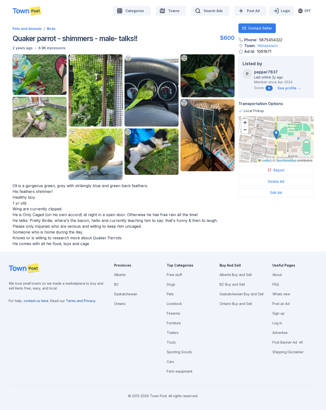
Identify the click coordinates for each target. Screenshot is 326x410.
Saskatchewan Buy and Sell (242, 294)
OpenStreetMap (286, 160)
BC (116, 284)
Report (278, 170)
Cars (170, 362)
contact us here (36, 301)
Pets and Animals (27, 29)
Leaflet (266, 160)
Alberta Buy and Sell (236, 275)
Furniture (174, 323)
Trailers (173, 333)
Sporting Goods (179, 352)
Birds (51, 29)
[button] (23, 48)
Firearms (173, 313)
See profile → (289, 88)
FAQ (275, 284)
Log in (277, 323)
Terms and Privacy (80, 301)
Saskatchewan (125, 294)
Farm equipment (179, 371)
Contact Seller (260, 28)
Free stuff (174, 275)
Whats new (281, 294)
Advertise (280, 333)
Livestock (174, 304)
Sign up (278, 313)
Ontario (120, 304)
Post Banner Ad (284, 342)
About (277, 275)
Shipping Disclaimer (288, 352)
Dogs (171, 284)
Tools (171, 342)
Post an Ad (281, 304)
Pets (170, 294)
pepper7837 (266, 72)
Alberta (119, 275)
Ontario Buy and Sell (236, 304)
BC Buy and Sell (232, 284)
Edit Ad (276, 193)
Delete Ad (276, 181)
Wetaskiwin (267, 45)
